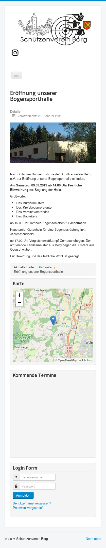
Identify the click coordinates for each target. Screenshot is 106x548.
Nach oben (93, 538)
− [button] (19, 303)
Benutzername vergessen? (32, 503)
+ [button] (19, 295)
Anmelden (23, 495)
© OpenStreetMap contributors (73, 360)
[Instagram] (15, 52)
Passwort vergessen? (28, 507)
